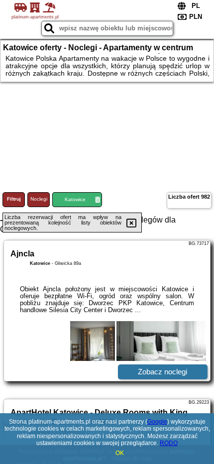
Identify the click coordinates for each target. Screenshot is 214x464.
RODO (169, 443)
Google (157, 421)
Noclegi (38, 199)
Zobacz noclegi (162, 371)
